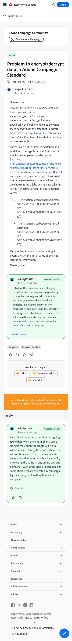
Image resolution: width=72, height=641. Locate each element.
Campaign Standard (13, 15)
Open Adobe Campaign (28, 39)
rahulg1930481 (25, 278)
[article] (36, 463)
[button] (18, 82)
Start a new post (32, 403)
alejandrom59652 (24, 89)
